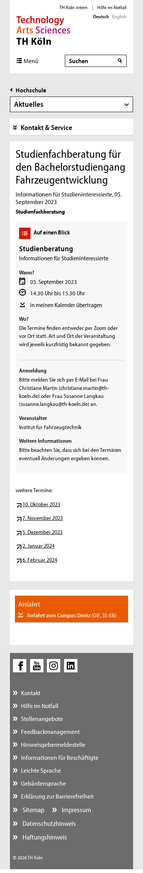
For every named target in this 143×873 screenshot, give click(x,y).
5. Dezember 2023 (42, 532)
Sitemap (32, 809)
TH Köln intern (73, 7)
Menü (31, 61)
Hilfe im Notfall (112, 7)
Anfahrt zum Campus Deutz (71, 615)
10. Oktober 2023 (41, 504)
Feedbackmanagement (50, 731)
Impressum (75, 809)
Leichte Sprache (41, 770)
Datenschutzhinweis (48, 823)
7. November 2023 (42, 517)
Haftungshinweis (44, 837)
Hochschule (31, 90)
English (119, 16)
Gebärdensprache (43, 783)
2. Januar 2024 (38, 545)
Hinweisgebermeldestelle (53, 744)
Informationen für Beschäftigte (59, 757)
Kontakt (30, 693)
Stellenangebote (42, 718)
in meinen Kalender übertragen (66, 305)
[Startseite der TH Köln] (43, 29)
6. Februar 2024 (39, 559)
